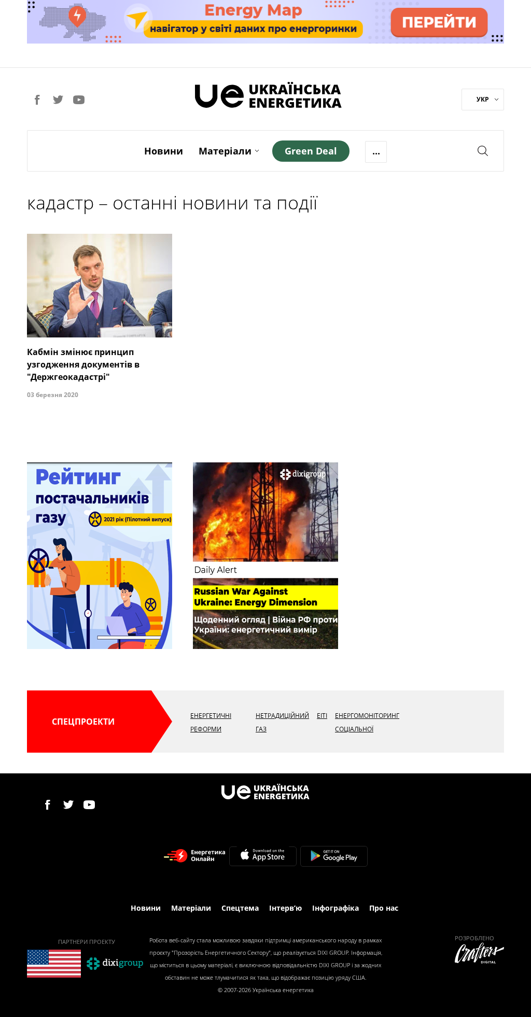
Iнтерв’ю (285, 908)
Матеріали (225, 151)
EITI (322, 715)
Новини (163, 151)
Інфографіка (335, 908)
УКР (483, 99)
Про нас (383, 908)
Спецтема (240, 908)
